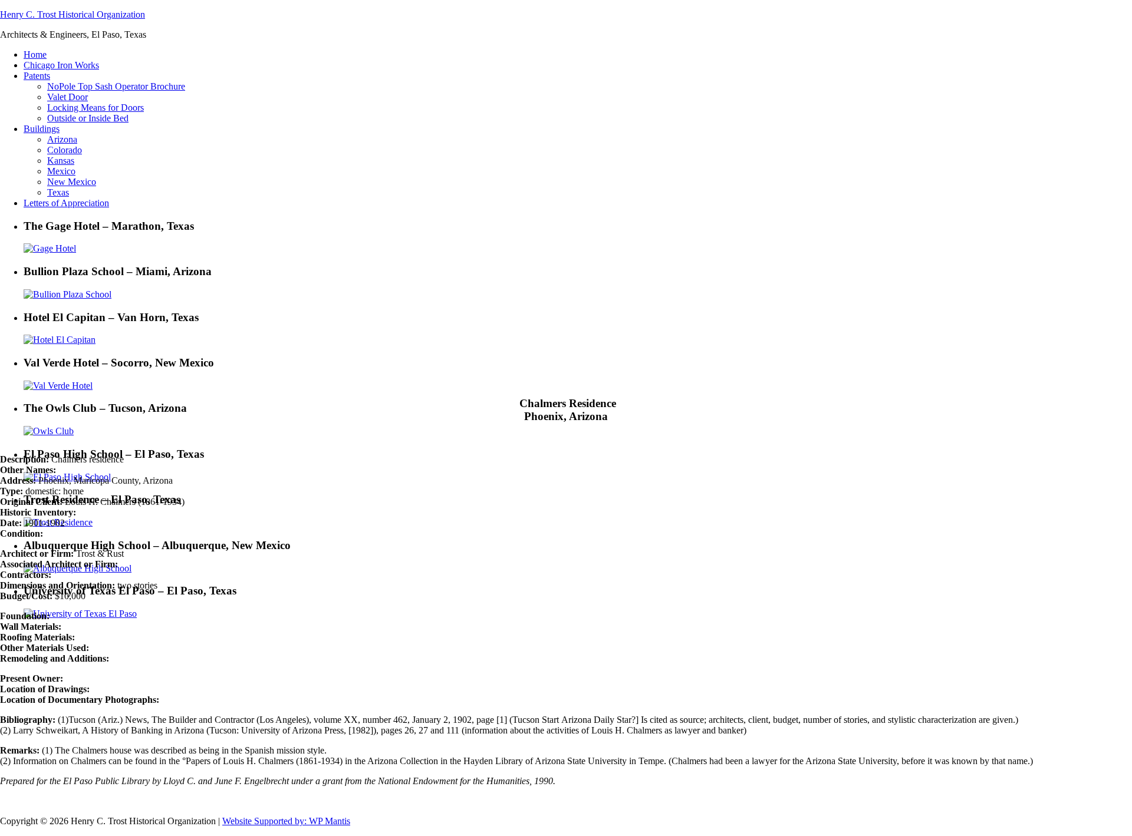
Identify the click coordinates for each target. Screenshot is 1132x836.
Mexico (61, 171)
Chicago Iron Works (61, 65)
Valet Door (67, 97)
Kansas (60, 161)
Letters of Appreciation (66, 203)
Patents (37, 76)
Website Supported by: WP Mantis (286, 821)
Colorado (64, 150)
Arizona (62, 139)
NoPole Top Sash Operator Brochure (116, 86)
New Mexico (71, 182)
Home (35, 54)
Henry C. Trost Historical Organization (72, 14)
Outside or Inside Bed (88, 118)
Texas (58, 192)
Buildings (42, 129)
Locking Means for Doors (95, 108)
